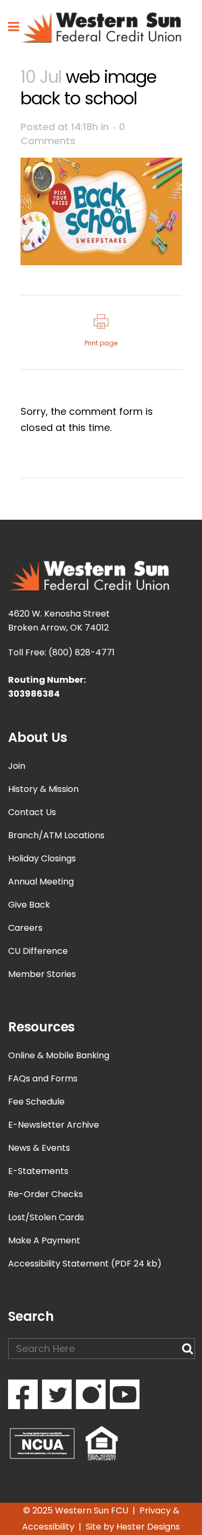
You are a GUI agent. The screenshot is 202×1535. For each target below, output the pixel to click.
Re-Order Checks (45, 1194)
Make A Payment (44, 1240)
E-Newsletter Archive (53, 1125)
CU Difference (38, 951)
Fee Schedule (36, 1101)
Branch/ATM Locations (56, 835)
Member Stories (42, 974)
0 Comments (72, 133)
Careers (25, 928)
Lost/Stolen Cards (46, 1217)
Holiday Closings (42, 858)
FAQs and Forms (43, 1078)
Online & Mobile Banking (58, 1055)
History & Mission (43, 789)
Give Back (29, 905)
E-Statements (38, 1171)
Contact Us (32, 812)
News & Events (39, 1148)
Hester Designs (148, 1526)
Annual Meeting (41, 881)
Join (16, 766)
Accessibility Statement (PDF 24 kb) (85, 1263)
